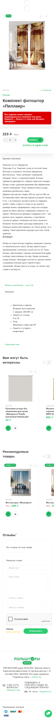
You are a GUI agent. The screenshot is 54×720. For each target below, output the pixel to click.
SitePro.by (36, 677)
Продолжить (35, 631)
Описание (9, 292)
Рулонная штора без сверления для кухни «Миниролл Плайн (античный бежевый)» (17, 412)
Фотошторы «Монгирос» (19, 502)
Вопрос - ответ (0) (25, 285)
